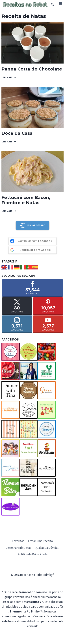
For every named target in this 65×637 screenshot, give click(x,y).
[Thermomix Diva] (29, 487)
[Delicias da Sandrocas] (47, 371)
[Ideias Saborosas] (10, 410)
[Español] (35, 267)
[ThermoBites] (10, 487)
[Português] (29, 267)
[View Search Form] (52, 4)
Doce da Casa (16, 133)
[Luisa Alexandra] (29, 410)
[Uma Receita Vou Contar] (10, 507)
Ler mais (8, 77)
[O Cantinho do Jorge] (10, 429)
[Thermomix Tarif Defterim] (47, 487)
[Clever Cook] (10, 371)
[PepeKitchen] (29, 448)
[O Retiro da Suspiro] (47, 429)
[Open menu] (60, 3)
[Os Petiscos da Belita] (10, 448)
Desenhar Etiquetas (18, 548)
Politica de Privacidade (32, 554)
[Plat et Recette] (47, 448)
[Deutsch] (17, 267)
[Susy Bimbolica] (29, 468)
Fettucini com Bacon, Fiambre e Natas (25, 200)
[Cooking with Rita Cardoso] (29, 371)
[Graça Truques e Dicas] (47, 390)
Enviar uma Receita (40, 541)
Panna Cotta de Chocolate (31, 69)
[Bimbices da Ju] (47, 352)
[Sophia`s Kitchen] (10, 468)
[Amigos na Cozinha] (10, 352)
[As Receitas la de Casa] (29, 352)
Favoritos (18, 541)
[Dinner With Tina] (10, 390)
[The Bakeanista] (47, 468)
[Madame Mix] (47, 410)
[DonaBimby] (29, 390)
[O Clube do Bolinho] (29, 429)
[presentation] (32, 42)
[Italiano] (23, 267)
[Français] (11, 267)
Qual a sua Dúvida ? (47, 548)
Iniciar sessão (36, 225)
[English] (4, 267)
